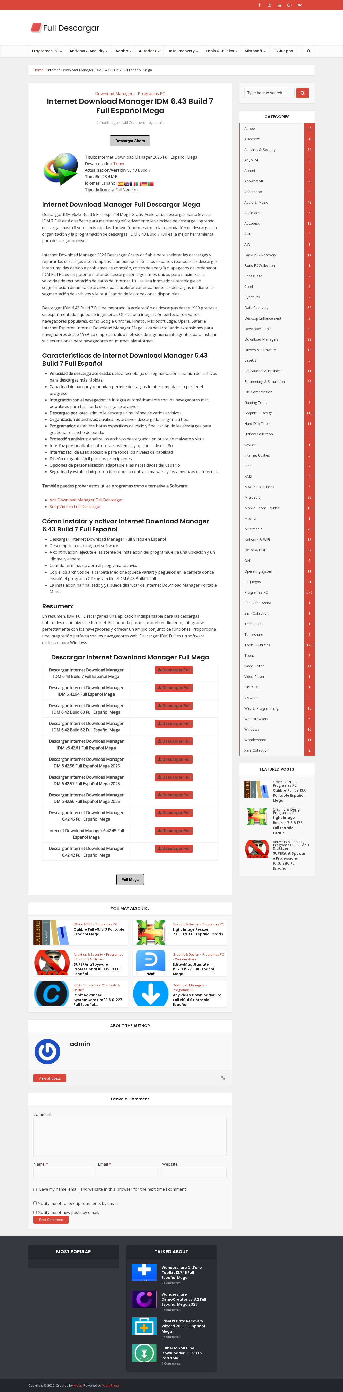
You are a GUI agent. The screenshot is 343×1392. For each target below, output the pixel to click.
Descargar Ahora (130, 141)
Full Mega (130, 879)
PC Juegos (283, 50)
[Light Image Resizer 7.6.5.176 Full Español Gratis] (258, 816)
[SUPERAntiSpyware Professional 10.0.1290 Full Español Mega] (258, 849)
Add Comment (133, 122)
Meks (78, 1385)
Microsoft (253, 50)
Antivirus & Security (87, 50)
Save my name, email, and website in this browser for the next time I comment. (113, 1189)
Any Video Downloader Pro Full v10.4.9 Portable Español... (197, 1000)
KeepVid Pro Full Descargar (75, 506)
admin (159, 122)
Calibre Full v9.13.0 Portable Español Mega (99, 932)
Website (170, 1164)
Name (40, 1164)
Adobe (122, 50)
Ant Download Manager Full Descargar (86, 500)
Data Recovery (181, 50)
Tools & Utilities (220, 50)
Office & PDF (83, 924)
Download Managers (115, 93)
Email (104, 1164)
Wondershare (185, 959)
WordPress (111, 1385)
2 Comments (171, 1283)
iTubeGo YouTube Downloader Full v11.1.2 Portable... (182, 1353)
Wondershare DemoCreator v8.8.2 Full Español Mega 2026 (184, 1299)
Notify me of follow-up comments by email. (78, 1203)
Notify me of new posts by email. (68, 1212)
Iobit (77, 985)
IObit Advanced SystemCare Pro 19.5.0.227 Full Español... (98, 1000)
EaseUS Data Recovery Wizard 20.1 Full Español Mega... (183, 1326)
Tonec (119, 163)
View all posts (50, 1078)
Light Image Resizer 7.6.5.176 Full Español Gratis (198, 932)
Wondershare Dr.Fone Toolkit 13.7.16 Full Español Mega (182, 1272)
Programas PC (45, 50)
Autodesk (147, 50)
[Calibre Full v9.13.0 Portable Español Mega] (258, 789)
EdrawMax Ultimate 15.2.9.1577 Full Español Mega (193, 969)
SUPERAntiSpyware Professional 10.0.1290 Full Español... (97, 969)
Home (38, 70)
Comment (42, 1114)
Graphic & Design (186, 924)
